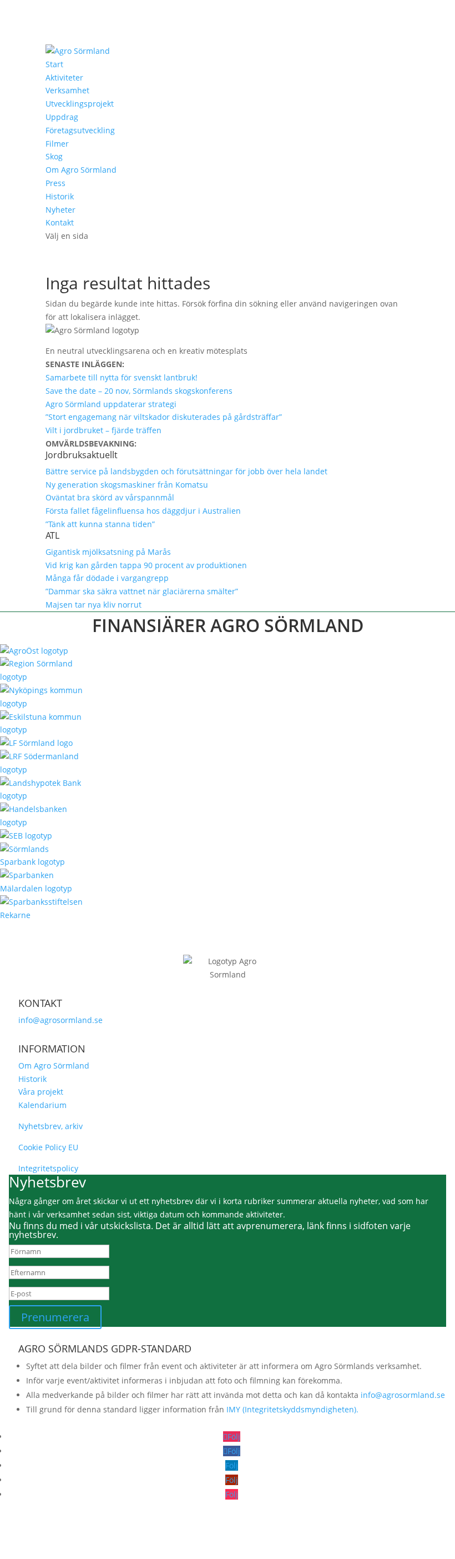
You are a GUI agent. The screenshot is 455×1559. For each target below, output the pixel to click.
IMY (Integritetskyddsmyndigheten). (292, 1409)
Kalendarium (42, 1105)
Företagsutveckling (80, 130)
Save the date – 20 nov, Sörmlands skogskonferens (139, 390)
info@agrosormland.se (60, 1020)
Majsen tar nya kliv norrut (93, 604)
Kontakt (60, 222)
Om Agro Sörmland (81, 169)
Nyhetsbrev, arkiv (50, 1126)
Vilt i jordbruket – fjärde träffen (103, 430)
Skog (54, 156)
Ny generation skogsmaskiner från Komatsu (127, 484)
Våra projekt (40, 1091)
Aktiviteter (64, 77)
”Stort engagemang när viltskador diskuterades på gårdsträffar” (164, 417)
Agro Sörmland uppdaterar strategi (111, 404)
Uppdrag (62, 117)
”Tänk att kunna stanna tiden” (100, 524)
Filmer (57, 143)
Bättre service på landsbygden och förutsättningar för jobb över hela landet (186, 471)
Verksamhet (67, 90)
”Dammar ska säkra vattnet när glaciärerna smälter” (142, 591)
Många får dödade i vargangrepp (107, 578)
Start (54, 64)
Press (55, 183)
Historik (60, 196)
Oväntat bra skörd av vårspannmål (110, 497)
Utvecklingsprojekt (80, 103)
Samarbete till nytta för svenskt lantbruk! (122, 377)
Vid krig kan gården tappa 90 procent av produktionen (146, 565)
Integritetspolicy (48, 1168)
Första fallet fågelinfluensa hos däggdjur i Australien (143, 510)
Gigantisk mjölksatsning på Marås (108, 552)
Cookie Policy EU (48, 1147)
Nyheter (60, 209)
